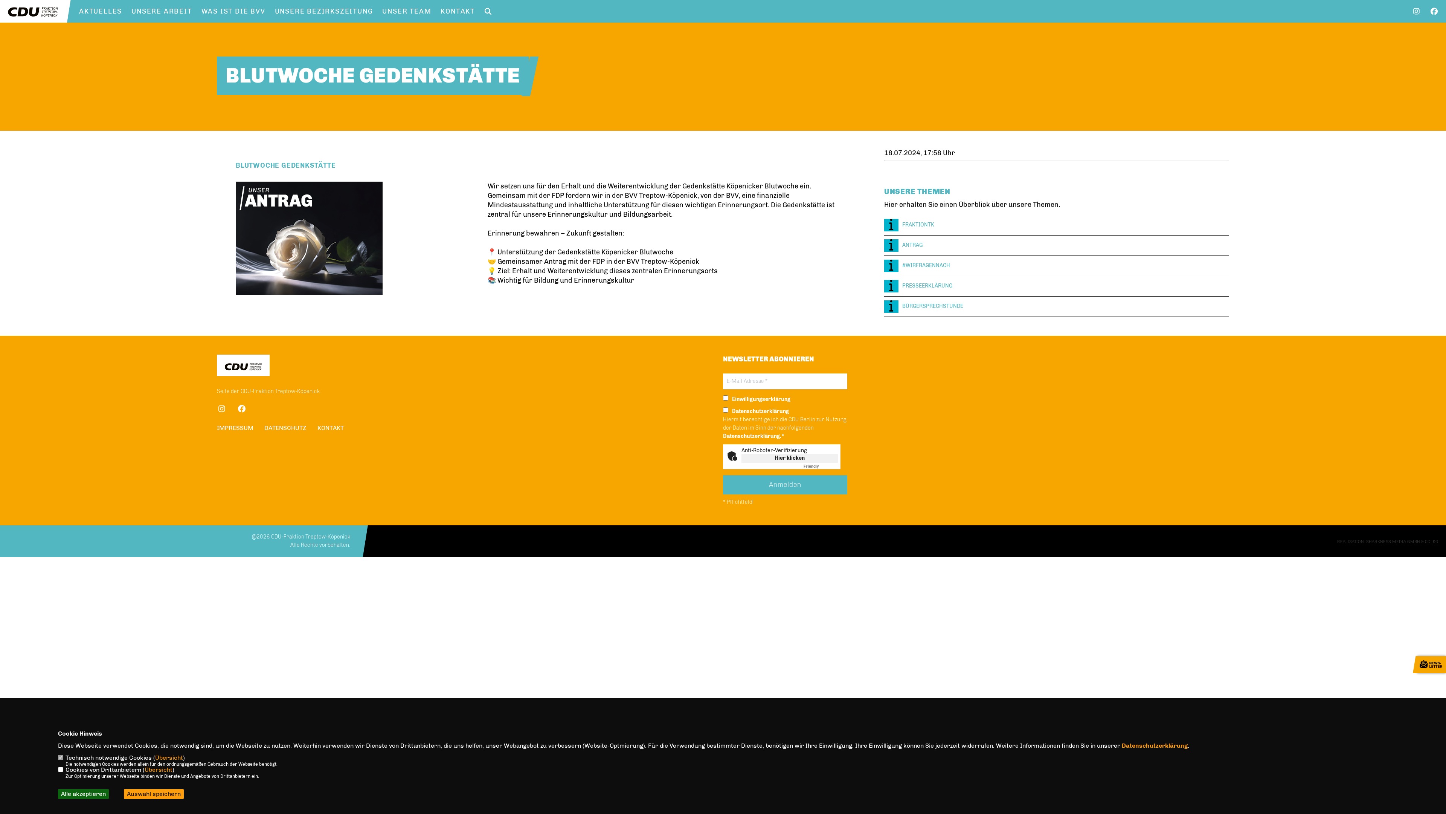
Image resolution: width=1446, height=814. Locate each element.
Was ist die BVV (233, 11)
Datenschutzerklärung (1155, 745)
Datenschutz (285, 427)
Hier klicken (790, 458)
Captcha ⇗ (821, 466)
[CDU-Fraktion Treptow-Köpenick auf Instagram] (221, 410)
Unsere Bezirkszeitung (324, 11)
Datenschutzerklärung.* (753, 436)
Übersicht (169, 757)
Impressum (235, 427)
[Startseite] (243, 366)
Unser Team (406, 11)
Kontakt (458, 11)
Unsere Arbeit (161, 11)
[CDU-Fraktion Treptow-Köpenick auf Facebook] (241, 410)
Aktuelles (100, 11)
